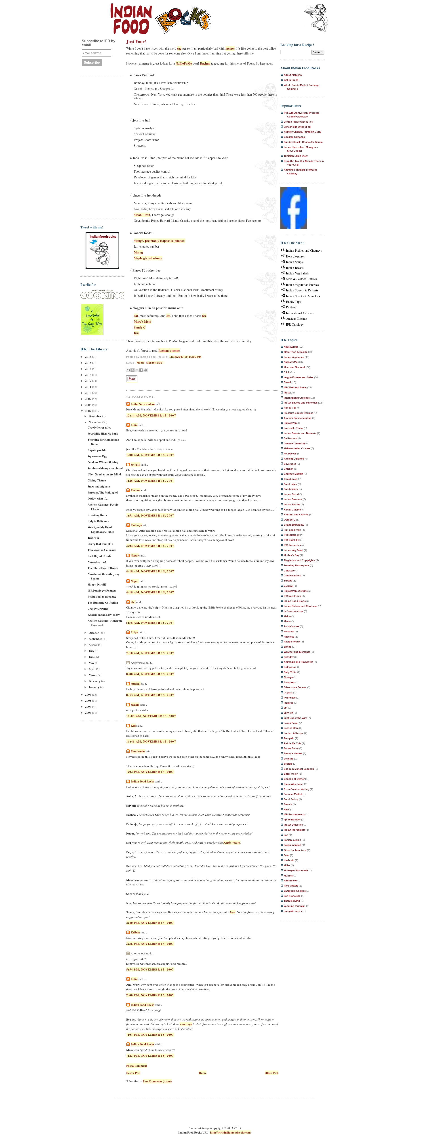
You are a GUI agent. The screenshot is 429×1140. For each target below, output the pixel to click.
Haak (287, 809)
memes (230, 48)
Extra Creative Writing (296, 789)
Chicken (288, 468)
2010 (88, 393)
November (95, 422)
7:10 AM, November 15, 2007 (150, 653)
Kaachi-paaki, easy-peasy (104, 614)
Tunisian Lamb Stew (296, 156)
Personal (289, 631)
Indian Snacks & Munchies (303, 296)
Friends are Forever (295, 687)
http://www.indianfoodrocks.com (230, 1132)
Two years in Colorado (102, 550)
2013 (88, 374)
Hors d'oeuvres (295, 256)
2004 (88, 706)
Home (202, 1073)
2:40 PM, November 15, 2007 (150, 922)
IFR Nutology (295, 324)
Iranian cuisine (292, 840)
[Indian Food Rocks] (316, 18)
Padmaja (136, 525)
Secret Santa (291, 748)
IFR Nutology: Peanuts (102, 590)
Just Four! (94, 537)
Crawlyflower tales (99, 427)
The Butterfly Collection (103, 602)
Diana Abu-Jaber (293, 784)
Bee (204, 315)
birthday (289, 657)
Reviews (291, 307)
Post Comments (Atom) (157, 1081)
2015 (88, 362)
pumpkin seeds (293, 911)
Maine (287, 616)
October (94, 632)
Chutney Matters (293, 474)
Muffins (288, 875)
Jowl (286, 855)
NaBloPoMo (184, 63)
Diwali (287, 382)
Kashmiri (289, 860)
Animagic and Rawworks (298, 662)
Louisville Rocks (293, 428)
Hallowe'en (290, 423)
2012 (88, 381)
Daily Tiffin (290, 672)
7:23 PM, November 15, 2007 (150, 1055)
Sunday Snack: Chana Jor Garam (303, 142)
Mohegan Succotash (296, 870)
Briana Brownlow (294, 524)
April (92, 669)
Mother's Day (291, 555)
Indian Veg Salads (297, 273)
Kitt (136, 333)
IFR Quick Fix (292, 540)
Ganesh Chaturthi (294, 443)
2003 (88, 712)
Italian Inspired (292, 845)
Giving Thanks (97, 480)
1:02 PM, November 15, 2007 (150, 772)
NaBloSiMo (290, 880)
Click (287, 372)
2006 (88, 694)
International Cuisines (299, 313)
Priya (134, 632)
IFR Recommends (294, 814)
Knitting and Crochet (296, 514)
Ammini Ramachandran (297, 418)
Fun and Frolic (292, 530)
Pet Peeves (290, 453)
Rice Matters (291, 885)
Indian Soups (294, 262)
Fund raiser (290, 484)
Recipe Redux (292, 641)
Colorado (289, 570)
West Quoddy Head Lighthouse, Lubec (101, 529)
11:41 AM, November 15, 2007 (151, 741)
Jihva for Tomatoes (295, 850)
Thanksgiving (292, 900)
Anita (134, 425)
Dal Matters (290, 438)
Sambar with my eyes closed (105, 468)
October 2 (289, 519)
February (95, 681)
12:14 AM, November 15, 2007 (151, 415)
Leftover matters (293, 611)
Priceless (289, 636)
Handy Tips (293, 301)
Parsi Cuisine (291, 626)
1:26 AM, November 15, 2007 (150, 480)
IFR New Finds (292, 596)
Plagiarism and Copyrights (299, 560)
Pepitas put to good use (102, 596)
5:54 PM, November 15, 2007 (150, 969)
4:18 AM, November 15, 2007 (150, 571)
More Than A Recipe (295, 352)
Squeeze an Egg (97, 456)
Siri (133, 602)
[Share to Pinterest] (145, 370)
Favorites (289, 682)
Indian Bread (291, 494)
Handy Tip (290, 407)
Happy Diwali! (97, 584)
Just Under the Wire (295, 718)
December (95, 416)
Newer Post (133, 1073)
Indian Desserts (293, 499)
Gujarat (288, 692)
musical (136, 683)
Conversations (292, 575)
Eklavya (288, 677)
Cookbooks (290, 479)
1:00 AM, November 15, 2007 (150, 455)
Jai (136, 315)
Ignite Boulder (292, 819)
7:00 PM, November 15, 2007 (150, 995)
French (288, 804)
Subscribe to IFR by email (98, 43)
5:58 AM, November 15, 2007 (150, 622)
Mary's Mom (142, 321)
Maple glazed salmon (148, 258)
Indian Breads (294, 268)
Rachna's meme (169, 350)
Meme (141, 362)
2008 (88, 405)
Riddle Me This (292, 743)
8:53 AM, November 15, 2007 (150, 695)
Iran (286, 835)
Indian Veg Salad (293, 550)
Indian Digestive (293, 824)
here (232, 912)
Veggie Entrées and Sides (298, 377)
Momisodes (138, 751)
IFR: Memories (292, 545)
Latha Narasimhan (143, 404)
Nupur (135, 555)
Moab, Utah (142, 214)
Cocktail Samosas (294, 137)
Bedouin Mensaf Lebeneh (299, 769)
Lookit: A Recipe (293, 733)
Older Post (271, 1073)
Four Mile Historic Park (103, 433)
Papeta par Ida (97, 450)
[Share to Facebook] (141, 370)
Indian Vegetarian (294, 357)
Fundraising (291, 489)
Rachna (205, 63)
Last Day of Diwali (99, 556)
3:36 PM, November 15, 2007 (150, 943)
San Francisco (292, 896)
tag (179, 48)
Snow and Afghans (99, 486)
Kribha (135, 932)
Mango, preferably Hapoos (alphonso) (159, 240)
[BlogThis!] (132, 370)
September (96, 638)
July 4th (288, 712)
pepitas (288, 763)
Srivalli (135, 464)
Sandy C (139, 327)
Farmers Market (293, 794)
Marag (138, 252)
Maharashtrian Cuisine (297, 448)
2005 (88, 700)
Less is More (291, 728)
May (92, 663)
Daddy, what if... (97, 498)
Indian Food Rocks (142, 781)
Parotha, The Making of (103, 492)
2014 (88, 368)
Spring (288, 646)
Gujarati (288, 585)
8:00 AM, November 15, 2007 (150, 674)
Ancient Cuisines (296, 318)
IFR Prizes (290, 697)
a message (186, 1024)
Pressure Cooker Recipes (298, 413)
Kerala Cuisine (292, 509)
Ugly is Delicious (98, 521)
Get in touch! (291, 80)
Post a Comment (136, 1065)
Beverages (290, 463)
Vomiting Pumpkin (294, 906)
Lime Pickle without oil (297, 127)
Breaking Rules (97, 515)
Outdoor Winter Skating (103, 462)
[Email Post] (163, 362)
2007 (88, 411)
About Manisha (293, 74)
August (93, 644)
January (94, 687)
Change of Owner (294, 779)
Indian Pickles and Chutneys (304, 250)
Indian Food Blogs (295, 601)
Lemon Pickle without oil (298, 121)
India (287, 392)
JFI (285, 707)
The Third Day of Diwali (103, 568)
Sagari (135, 704)
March (93, 675)
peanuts (288, 758)
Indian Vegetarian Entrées (302, 284)
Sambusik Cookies (295, 890)
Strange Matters (293, 753)
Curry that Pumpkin (100, 544)
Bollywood (290, 667)
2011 (88, 387)
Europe (288, 580)
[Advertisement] (98, 146)
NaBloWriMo (231, 843)
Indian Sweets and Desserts (300, 433)
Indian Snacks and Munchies (301, 402)
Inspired (288, 702)
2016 (88, 356)
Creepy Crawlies (98, 608)
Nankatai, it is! (97, 562)
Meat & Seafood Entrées (301, 279)
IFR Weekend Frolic (295, 387)
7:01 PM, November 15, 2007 (150, 1034)
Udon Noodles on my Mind (104, 474)
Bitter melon (291, 773)
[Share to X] (137, 370)
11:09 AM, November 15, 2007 (151, 716)
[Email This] (128, 370)
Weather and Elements (297, 652)
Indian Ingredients (294, 829)
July (92, 650)
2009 (88, 399)
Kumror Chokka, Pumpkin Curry (302, 131)
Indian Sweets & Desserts (302, 290)
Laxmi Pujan (291, 723)
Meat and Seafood (294, 367)
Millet (287, 865)
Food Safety (291, 799)
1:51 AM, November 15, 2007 (150, 515)
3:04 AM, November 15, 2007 (150, 546)
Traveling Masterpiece (296, 565)
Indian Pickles (292, 504)
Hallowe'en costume (296, 591)
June (92, 657)
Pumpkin (289, 738)
